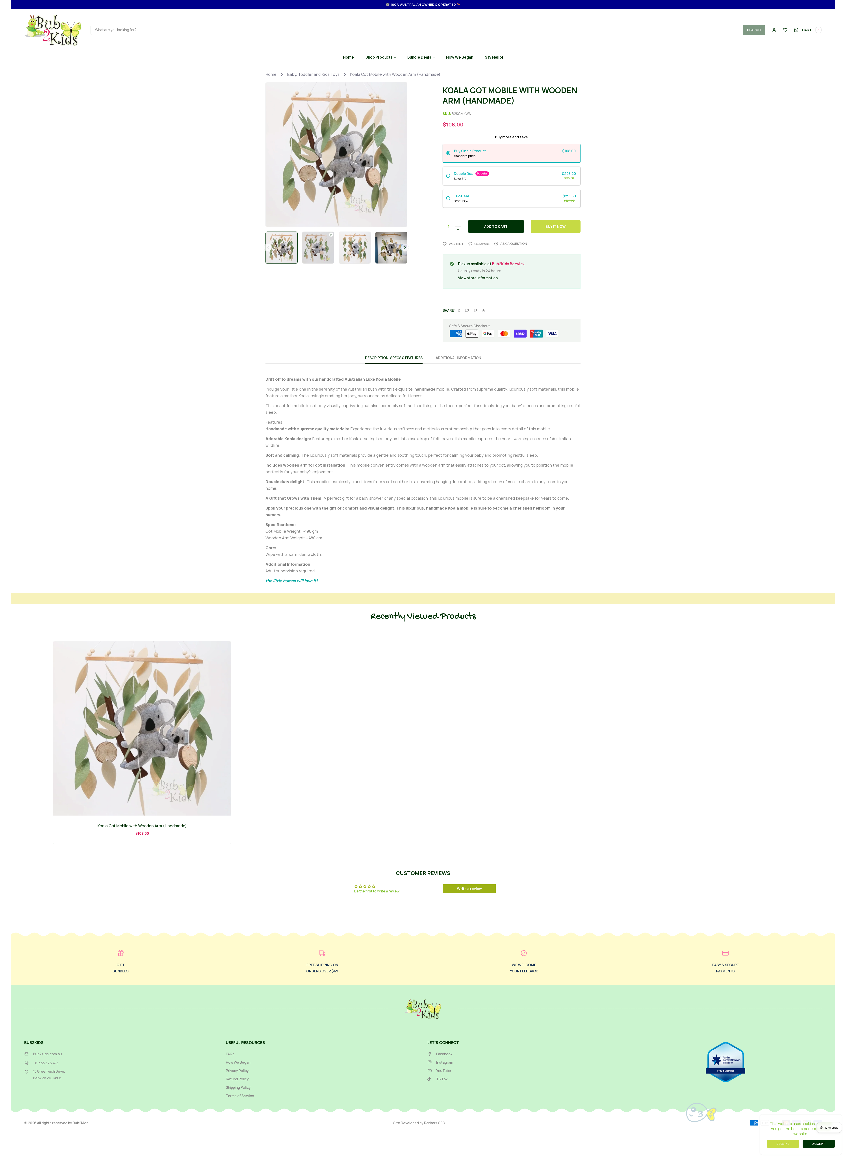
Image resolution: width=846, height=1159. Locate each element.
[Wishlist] (785, 30)
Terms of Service (240, 1096)
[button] (808, 30)
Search (754, 30)
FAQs (230, 1054)
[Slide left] (268, 247)
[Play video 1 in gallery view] (318, 248)
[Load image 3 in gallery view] (391, 248)
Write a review (469, 888)
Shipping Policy (238, 1087)
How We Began (238, 1062)
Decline (782, 1144)
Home (270, 74)
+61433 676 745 (45, 1063)
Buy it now (555, 226)
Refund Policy (237, 1079)
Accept (818, 1144)
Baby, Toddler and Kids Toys (313, 74)
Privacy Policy (237, 1070)
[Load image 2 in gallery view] (355, 248)
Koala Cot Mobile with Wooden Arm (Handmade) (395, 74)
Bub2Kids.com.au (47, 1053)
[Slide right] (405, 247)
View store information (478, 277)
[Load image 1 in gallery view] (281, 248)
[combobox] (428, 30)
